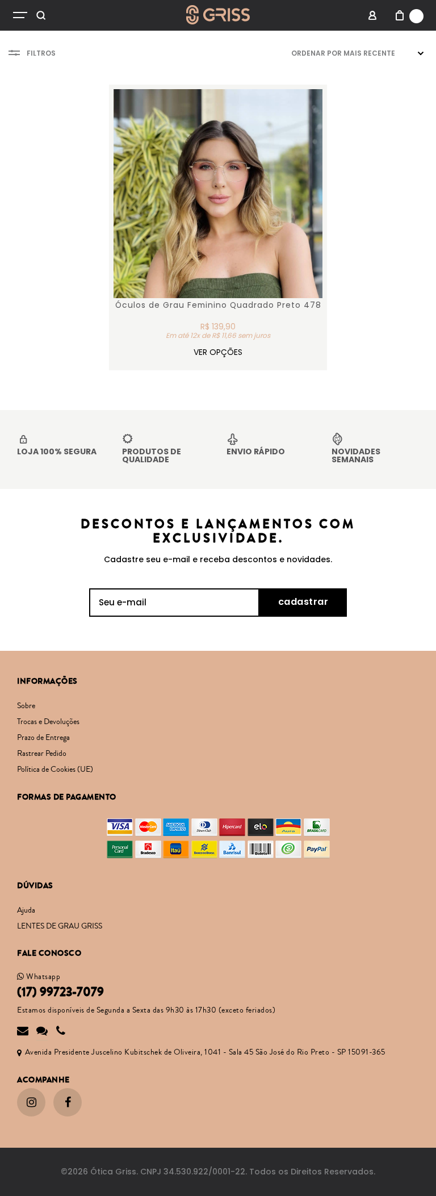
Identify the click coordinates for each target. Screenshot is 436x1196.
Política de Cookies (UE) (55, 769)
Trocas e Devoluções (48, 721)
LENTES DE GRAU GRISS (59, 926)
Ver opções (218, 352)
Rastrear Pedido (41, 753)
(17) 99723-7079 (60, 992)
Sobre (26, 706)
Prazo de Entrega (43, 737)
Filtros (41, 53)
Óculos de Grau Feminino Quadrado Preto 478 (218, 305)
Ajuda (26, 910)
